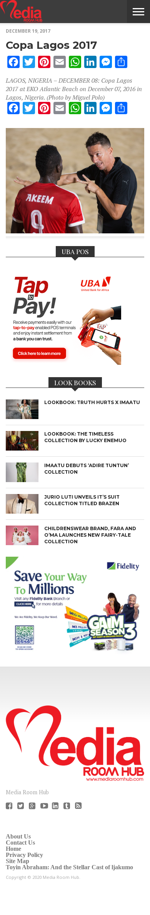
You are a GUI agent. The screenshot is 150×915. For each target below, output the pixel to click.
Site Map (17, 861)
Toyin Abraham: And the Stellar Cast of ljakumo (69, 867)
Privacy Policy (24, 855)
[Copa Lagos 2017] (75, 230)
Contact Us (20, 842)
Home (13, 848)
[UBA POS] (63, 362)
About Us (18, 836)
